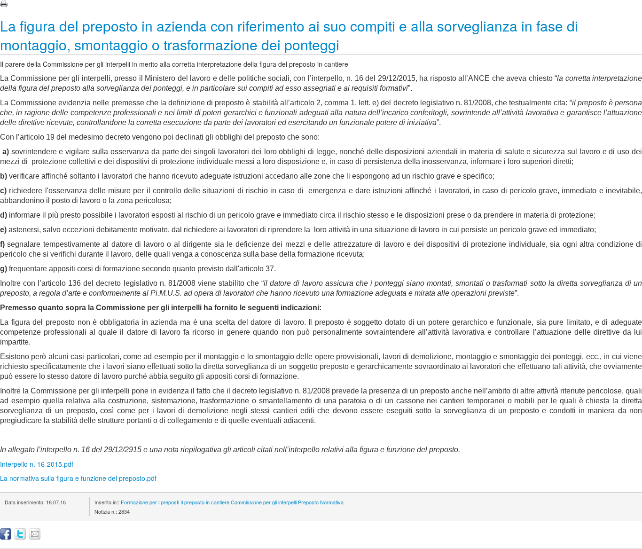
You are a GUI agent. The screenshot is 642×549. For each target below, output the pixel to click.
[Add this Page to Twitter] (20, 534)
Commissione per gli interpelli (264, 502)
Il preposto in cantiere (204, 502)
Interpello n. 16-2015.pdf (36, 464)
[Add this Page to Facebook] (5, 534)
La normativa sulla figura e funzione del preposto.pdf (78, 478)
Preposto (308, 502)
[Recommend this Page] (34, 534)
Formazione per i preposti (150, 502)
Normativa (332, 502)
